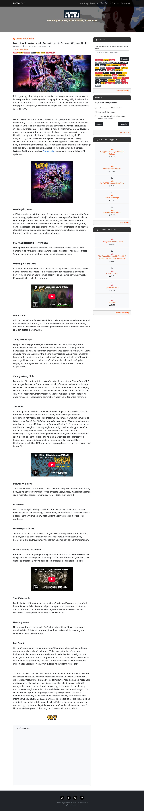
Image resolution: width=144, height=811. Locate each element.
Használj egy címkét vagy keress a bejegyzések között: (111, 47)
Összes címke (121, 90)
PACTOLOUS (19, 3)
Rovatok (94, 3)
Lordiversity (48, 151)
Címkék (103, 3)
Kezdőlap (84, 3)
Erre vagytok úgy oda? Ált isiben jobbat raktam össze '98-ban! (111, 117)
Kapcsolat (125, 3)
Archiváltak (124, 132)
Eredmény (124, 124)
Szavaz (99, 124)
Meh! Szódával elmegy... (106, 112)
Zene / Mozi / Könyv (21, 49)
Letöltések (114, 3)
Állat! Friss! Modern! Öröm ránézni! (110, 108)
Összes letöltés (121, 313)
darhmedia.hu (73, 805)
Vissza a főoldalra (24, 38)
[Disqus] (52, 756)
